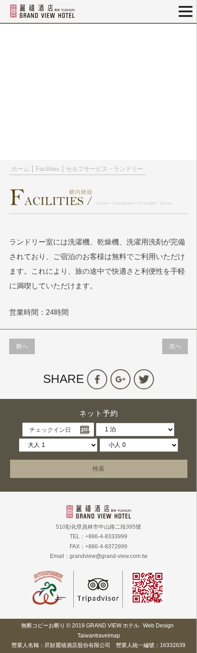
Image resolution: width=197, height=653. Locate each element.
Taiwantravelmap (98, 635)
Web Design (158, 625)
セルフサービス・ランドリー (104, 168)
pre (11, 91)
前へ (22, 346)
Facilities (48, 168)
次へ (175, 346)
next (185, 91)
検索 (98, 468)
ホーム (20, 168)
